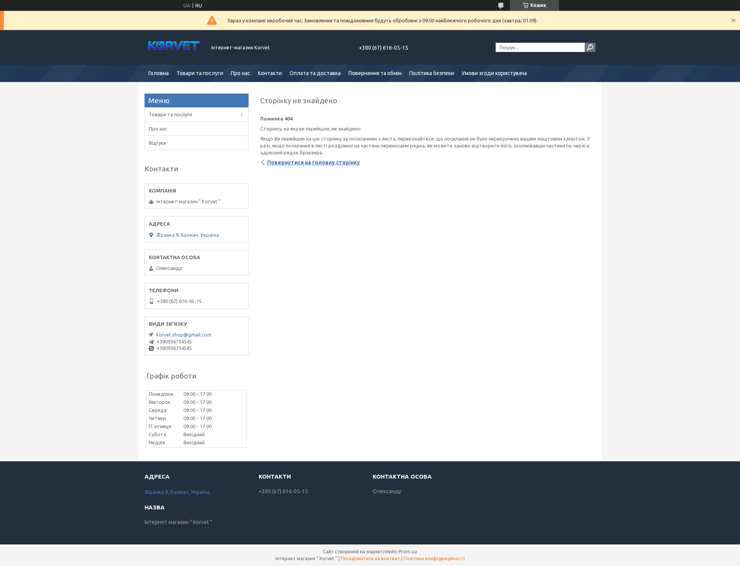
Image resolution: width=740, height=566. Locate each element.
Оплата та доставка (315, 73)
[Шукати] (590, 47)
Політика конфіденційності (434, 558)
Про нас (240, 73)
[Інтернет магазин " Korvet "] (173, 47)
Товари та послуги (200, 73)
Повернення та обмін (375, 73)
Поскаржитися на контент (370, 558)
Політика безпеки (431, 73)
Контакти (270, 73)
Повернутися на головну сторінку (313, 162)
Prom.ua (408, 551)
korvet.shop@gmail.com (183, 334)
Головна (158, 73)
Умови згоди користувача (494, 73)
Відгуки (157, 143)
